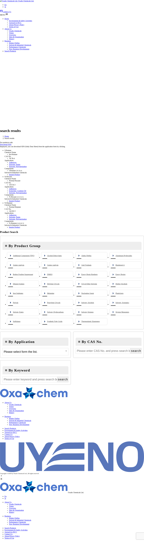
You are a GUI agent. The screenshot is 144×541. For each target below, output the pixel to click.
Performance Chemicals (17, 47)
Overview (12, 35)
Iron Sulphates (18, 293)
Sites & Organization (16, 37)
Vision (11, 33)
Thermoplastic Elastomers (90, 321)
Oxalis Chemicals (15, 31)
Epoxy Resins (120, 274)
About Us (7, 29)
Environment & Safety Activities (20, 21)
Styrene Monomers (122, 312)
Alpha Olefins (86, 256)
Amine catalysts (18, 265)
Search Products (10, 51)
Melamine (50, 293)
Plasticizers (119, 293)
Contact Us (8, 434)
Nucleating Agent (87, 293)
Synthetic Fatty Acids (54, 321)
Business (7, 41)
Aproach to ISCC (15, 23)
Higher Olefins (14, 43)
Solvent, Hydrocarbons (55, 312)
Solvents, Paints (14, 164)
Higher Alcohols (121, 284)
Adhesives (12, 162)
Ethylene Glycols (53, 284)
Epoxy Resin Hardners (89, 274)
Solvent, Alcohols (87, 303)
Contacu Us (5, 12)
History (11, 39)
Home (6, 19)
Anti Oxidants (86, 265)
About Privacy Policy (16, 25)
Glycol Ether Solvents (89, 284)
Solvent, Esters (18, 312)
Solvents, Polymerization (18, 166)
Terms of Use (14, 27)
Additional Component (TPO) (23, 256)
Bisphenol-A (120, 265)
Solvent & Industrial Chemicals (20, 45)
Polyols (15, 303)
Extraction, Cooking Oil (17, 191)
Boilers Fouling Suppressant (23, 274)
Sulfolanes (16, 321)
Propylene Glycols (53, 303)
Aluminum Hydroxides (124, 256)
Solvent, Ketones (87, 312)
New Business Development (19, 49)
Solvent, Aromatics (122, 303)
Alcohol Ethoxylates (54, 256)
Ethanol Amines (18, 284)
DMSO (49, 274)
